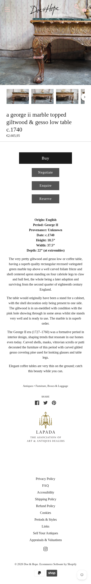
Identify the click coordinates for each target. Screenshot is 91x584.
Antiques (28, 386)
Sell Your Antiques (45, 533)
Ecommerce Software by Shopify (58, 564)
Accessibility (45, 492)
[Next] (84, 97)
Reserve (45, 199)
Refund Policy (45, 506)
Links (45, 526)
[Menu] (7, 10)
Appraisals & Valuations (45, 540)
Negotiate (45, 172)
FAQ (45, 485)
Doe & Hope (31, 564)
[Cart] (84, 9)
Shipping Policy (45, 499)
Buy (45, 158)
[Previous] (6, 97)
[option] (17, 97)
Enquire (46, 185)
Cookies (45, 513)
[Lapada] (45, 426)
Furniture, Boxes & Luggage (52, 386)
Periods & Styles (45, 519)
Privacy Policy (45, 479)
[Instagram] (45, 548)
